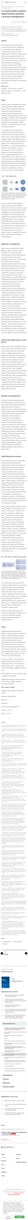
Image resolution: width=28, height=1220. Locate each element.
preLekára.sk (8, 2)
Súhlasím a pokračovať (19, 1217)
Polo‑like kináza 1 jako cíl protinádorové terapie (14, 1040)
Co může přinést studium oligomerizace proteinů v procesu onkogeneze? (14, 1054)
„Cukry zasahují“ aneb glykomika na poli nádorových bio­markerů (15, 1032)
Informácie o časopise (8, 1086)
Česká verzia (16, 22)
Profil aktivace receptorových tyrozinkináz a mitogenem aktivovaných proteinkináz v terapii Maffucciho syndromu (14, 1047)
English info (24, 22)
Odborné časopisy (11, 6)
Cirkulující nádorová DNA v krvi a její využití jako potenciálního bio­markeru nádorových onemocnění (15, 1061)
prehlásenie (16, 1192)
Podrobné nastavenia (8, 1217)
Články (3, 1154)
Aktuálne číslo (6, 1082)
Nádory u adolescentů (9, 1066)
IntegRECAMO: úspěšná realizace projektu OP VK (14, 1070)
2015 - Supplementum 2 (6, 8)
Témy (2, 1168)
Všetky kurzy (4, 1139)
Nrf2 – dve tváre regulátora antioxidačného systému (13, 1036)
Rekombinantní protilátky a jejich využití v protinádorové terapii (12, 1051)
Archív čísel (6, 1079)
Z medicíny (3, 1157)
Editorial (6, 954)
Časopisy (3, 1161)
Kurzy (2, 1164)
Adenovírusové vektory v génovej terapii (12, 1063)
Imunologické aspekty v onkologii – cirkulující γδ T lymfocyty (14, 1058)
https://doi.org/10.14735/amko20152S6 (9, 35)
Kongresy (3, 1172)
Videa (2, 1176)
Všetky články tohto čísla (9, 1023)
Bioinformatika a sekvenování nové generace (14, 1068)
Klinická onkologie (20, 6)
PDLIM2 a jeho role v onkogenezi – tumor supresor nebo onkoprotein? (15, 1044)
